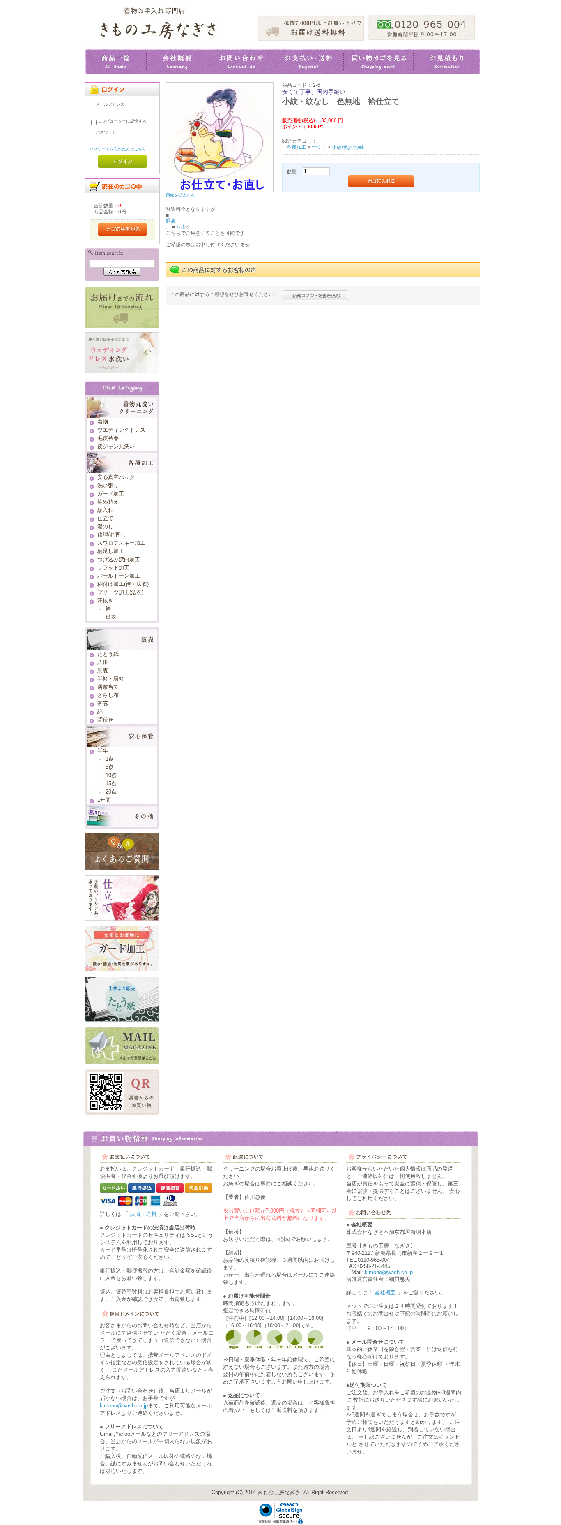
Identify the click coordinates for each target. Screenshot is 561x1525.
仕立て (319, 147)
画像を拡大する (180, 195)
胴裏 (171, 220)
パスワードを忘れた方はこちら (118, 149)
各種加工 (296, 147)
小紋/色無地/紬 (348, 147)
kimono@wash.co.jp (124, 1405)
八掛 (180, 226)
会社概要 (385, 1292)
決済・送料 (143, 1214)
